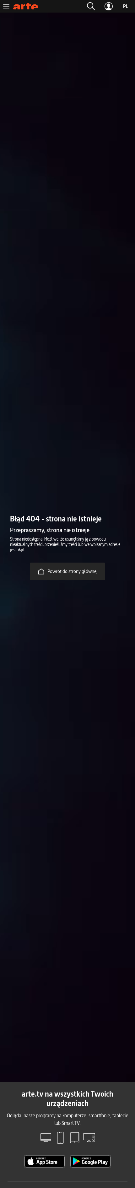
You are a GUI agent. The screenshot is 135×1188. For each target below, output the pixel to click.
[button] (91, 6)
